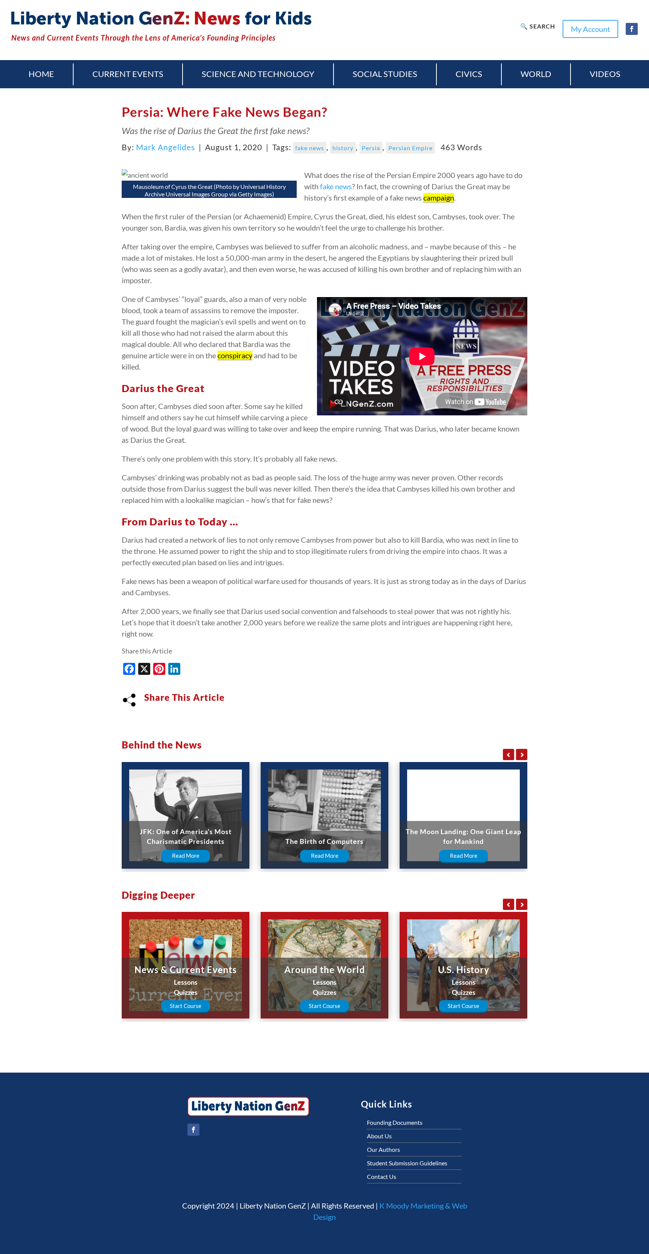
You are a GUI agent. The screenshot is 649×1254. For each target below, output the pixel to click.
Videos (605, 74)
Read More (185, 855)
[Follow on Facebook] (632, 29)
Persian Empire (410, 147)
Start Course (185, 1005)
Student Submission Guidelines (407, 1162)
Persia (371, 147)
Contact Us (381, 1176)
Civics (469, 74)
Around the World (324, 969)
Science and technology (258, 74)
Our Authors (383, 1149)
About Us (379, 1135)
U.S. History (463, 969)
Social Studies (385, 74)
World (536, 74)
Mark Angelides (165, 147)
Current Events (127, 74)
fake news (309, 147)
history (342, 147)
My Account (590, 28)
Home (41, 74)
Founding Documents (395, 1122)
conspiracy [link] (234, 355)
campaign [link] (438, 197)
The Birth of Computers (324, 841)
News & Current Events (185, 969)
